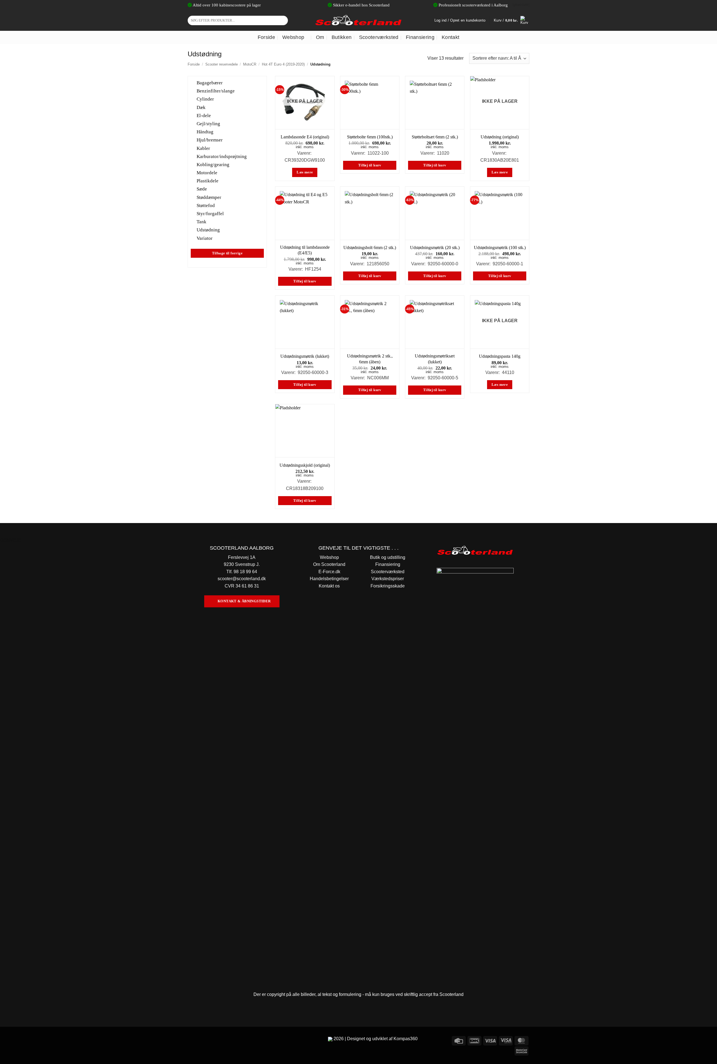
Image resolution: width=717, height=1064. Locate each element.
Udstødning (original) (500, 136)
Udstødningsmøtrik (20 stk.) (435, 247)
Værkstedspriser (387, 578)
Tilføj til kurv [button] (369, 165)
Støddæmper (209, 197)
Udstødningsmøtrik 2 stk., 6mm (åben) (370, 359)
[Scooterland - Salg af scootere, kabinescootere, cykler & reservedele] (358, 20)
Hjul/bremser (210, 140)
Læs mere (305, 172)
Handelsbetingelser (329, 578)
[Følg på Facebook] (192, 1039)
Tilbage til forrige (227, 253)
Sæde (202, 189)
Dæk (201, 107)
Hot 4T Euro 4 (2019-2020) (283, 64)
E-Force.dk (329, 571)
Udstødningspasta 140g (499, 356)
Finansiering (420, 37)
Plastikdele (207, 180)
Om (320, 37)
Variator (205, 238)
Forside (266, 37)
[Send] (282, 20)
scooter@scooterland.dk (242, 578)
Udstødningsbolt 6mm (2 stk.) (369, 247)
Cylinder (205, 99)
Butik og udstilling (387, 557)
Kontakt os (329, 586)
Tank (201, 221)
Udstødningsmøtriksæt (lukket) (435, 359)
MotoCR (249, 64)
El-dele (204, 115)
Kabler (203, 148)
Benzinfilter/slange (216, 91)
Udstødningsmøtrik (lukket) (304, 356)
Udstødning (208, 230)
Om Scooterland (329, 564)
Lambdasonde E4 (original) (305, 136)
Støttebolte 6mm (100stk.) (370, 136)
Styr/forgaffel (210, 213)
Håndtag (205, 131)
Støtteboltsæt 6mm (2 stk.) (435, 136)
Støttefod (206, 205)
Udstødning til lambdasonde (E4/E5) (305, 250)
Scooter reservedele (221, 64)
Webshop (293, 37)
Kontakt (450, 37)
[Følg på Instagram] (203, 1039)
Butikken (342, 37)
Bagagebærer (210, 82)
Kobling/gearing (213, 164)
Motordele (207, 172)
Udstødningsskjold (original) (305, 465)
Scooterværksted (379, 37)
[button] (511, 20)
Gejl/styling (208, 123)
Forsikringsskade (388, 586)
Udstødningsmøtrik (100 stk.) (500, 247)
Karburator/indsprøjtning (222, 156)
